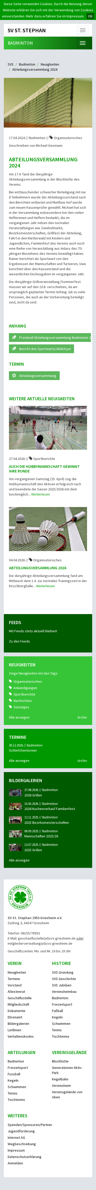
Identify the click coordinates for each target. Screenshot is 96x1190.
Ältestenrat (16, 991)
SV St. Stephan (27, 30)
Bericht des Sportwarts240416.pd (44, 348)
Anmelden (15, 1163)
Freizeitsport (62, 1004)
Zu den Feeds (19, 641)
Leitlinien (14, 1030)
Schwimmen (61, 1023)
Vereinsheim (61, 1085)
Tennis (57, 1030)
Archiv (82, 717)
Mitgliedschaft (18, 1004)
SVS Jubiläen (61, 985)
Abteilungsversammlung (37, 375)
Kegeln (57, 1017)
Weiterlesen (40, 494)
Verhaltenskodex (21, 1036)
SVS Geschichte (64, 978)
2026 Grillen (33, 795)
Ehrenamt (15, 1017)
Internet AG (16, 1137)
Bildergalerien (18, 1023)
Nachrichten (23, 700)
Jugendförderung (21, 1131)
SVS (11, 64)
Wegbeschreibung (22, 1144)
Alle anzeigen (19, 717)
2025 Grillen (33, 850)
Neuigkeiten (50, 64)
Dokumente (16, 1010)
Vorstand (15, 985)
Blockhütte (60, 1061)
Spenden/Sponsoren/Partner (30, 1124)
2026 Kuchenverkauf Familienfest (49, 808)
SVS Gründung (62, 972)
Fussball (14, 1074)
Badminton (20, 43)
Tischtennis (60, 1036)
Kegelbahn (60, 1079)
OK (90, 16)
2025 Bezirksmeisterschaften (46, 822)
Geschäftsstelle (20, 998)
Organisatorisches (28, 681)
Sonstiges (21, 707)
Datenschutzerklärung (24, 1156)
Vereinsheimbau (64, 991)
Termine (14, 978)
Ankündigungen (25, 688)
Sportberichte (24, 694)
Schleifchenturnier (23, 750)
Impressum (16, 1150)
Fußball (57, 1010)
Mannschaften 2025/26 (41, 836)
